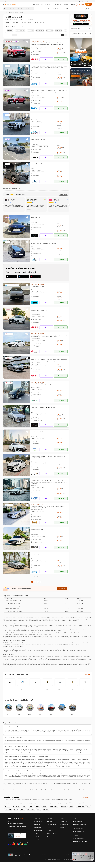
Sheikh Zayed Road (80, 806)
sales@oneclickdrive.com (81, 841)
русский (63, 859)
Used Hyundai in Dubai (64, 664)
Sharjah (14, 803)
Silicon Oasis (63, 806)
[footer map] (10, 855)
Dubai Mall (42, 803)
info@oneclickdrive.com (80, 824)
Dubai (10, 12)
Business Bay (60, 803)
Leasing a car (80, 775)
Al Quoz (30, 806)
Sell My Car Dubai (38, 830)
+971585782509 (79, 831)
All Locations (86, 797)
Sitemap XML (50, 830)
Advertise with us (51, 833)
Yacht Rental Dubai (38, 843)
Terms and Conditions (30, 789)
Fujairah (22, 809)
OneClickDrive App (51, 824)
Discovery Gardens (53, 806)
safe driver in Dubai (7, 664)
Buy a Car (42, 4)
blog (42, 766)
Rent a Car (35, 4)
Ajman (24, 806)
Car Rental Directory (38, 840)
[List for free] (81, 77)
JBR (88, 806)
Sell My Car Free (80, 4)
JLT (67, 803)
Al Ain (38, 809)
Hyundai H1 (25, 765)
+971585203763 (79, 838)
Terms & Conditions (64, 824)
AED (62, 34)
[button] (82, 9)
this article (29, 766)
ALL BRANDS (86, 674)
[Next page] (41, 582)
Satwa (15, 809)
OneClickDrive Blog (38, 821)
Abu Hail (70, 806)
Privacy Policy (40, 789)
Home (5, 12)
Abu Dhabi (7, 803)
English (45, 859)
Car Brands (57, 4)
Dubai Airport (45, 809)
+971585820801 (79, 821)
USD (66, 34)
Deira (80, 803)
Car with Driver (37, 836)
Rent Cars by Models (11, 26)
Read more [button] (7, 209)
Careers (49, 827)
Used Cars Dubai (38, 824)
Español (72, 859)
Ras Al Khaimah (16, 806)
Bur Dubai (7, 806)
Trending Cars (20, 26)
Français (54, 859)
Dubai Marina (22, 803)
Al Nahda (44, 806)
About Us (49, 821)
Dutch (58, 859)
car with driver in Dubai (60, 663)
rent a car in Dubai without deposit (25, 663)
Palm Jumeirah (8, 809)
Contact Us (49, 836)
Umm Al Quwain (30, 809)
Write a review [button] (63, 194)
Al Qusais (37, 806)
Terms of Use (63, 827)
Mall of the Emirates (32, 803)
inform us (77, 783)
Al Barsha (73, 803)
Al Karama (86, 803)
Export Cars (49, 4)
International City (50, 803)
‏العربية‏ (49, 859)
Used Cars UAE (37, 827)
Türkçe (67, 859)
